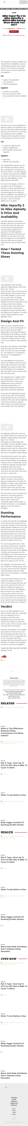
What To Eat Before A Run (14, 698)
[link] (4, 656)
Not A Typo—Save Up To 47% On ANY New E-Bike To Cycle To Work (14, 695)
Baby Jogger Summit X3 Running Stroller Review (12, 823)
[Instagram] (14, 1118)
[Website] (14, 688)
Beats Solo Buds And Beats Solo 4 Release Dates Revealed (14, 949)
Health (14, 12)
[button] (25, 5)
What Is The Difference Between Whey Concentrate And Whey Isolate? (14, 692)
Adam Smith (10, 28)
